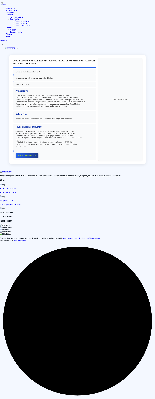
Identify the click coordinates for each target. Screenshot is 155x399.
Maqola (9, 28)
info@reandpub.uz (7, 200)
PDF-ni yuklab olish (27, 155)
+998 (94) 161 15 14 (8, 193)
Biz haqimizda (11, 10)
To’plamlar (10, 34)
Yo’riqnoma (10, 13)
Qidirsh (13, 30)
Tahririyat (9, 15)
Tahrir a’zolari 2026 (22, 25)
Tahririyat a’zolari (16, 17)
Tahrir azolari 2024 (22, 21)
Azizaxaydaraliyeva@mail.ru (11, 204)
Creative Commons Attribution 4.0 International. (81, 238)
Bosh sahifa (10, 8)
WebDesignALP (20, 240)
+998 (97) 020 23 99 (8, 189)
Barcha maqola (16, 32)
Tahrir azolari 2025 (22, 23)
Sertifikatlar (14, 19)
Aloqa (8, 36)
